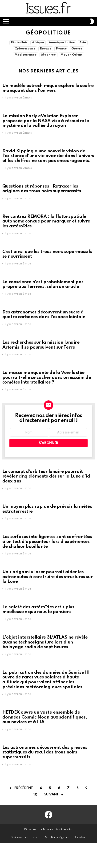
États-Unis (19, 42)
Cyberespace (25, 48)
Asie (82, 42)
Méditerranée (25, 54)
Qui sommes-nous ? (25, 837)
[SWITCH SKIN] (92, 21)
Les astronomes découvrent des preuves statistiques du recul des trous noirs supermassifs (44, 752)
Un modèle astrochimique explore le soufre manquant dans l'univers (47, 88)
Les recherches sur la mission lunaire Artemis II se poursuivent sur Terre (40, 345)
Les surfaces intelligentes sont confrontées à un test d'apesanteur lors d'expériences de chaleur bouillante (47, 541)
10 (35, 794)
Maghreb (48, 54)
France (61, 48)
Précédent (23, 788)
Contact (81, 837)
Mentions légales (57, 837)
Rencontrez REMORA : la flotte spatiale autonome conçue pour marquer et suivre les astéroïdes (46, 221)
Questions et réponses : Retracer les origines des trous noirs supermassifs (41, 188)
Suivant (51, 794)
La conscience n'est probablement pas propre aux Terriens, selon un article (43, 284)
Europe (45, 48)
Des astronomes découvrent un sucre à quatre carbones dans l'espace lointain (43, 314)
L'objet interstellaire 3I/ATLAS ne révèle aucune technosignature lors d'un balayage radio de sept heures (45, 642)
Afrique (38, 42)
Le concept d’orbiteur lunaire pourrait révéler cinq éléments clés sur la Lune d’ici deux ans (46, 476)
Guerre (76, 48)
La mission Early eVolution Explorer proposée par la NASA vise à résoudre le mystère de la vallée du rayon (45, 121)
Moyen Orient (71, 54)
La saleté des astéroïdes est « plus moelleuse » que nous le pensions (38, 609)
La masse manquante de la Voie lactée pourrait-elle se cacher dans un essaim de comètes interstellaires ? (46, 377)
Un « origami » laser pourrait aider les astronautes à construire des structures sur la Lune (47, 577)
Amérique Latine (62, 42)
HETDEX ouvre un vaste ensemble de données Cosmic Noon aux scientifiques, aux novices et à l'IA (44, 717)
